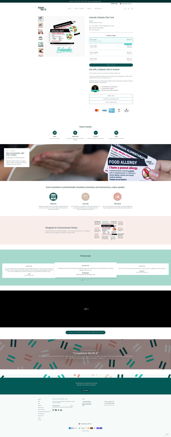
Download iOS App (87, 401)
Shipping (91, 22)
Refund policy (41, 407)
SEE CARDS (85, 390)
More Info (111, 95)
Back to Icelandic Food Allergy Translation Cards (86, 332)
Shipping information (111, 99)
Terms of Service (41, 409)
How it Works (79, 8)
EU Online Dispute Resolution (44, 411)
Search (39, 399)
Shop (69, 8)
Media (39, 417)
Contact (39, 419)
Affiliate (39, 405)
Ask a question (111, 102)
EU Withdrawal (41, 413)
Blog (39, 401)
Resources (98, 8)
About (89, 8)
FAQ (39, 403)
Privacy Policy (41, 415)
